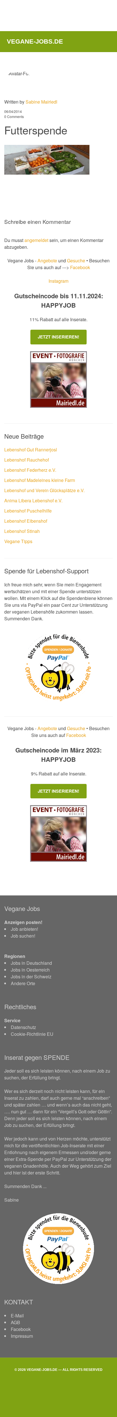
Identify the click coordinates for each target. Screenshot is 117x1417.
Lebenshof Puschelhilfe (28, 510)
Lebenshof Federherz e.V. (30, 470)
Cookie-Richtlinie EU (32, 1034)
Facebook (79, 267)
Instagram (58, 281)
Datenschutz (23, 1027)
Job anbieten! (24, 929)
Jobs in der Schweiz (31, 976)
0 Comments (14, 116)
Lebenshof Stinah (22, 531)
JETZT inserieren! (58, 337)
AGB (15, 1322)
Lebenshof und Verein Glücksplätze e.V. (44, 490)
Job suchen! (23, 935)
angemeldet (36, 240)
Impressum (22, 1336)
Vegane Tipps (18, 541)
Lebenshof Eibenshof (25, 521)
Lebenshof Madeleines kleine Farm (39, 480)
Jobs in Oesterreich (30, 969)
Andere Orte (23, 983)
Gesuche (76, 260)
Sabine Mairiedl (41, 101)
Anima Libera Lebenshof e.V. (33, 500)
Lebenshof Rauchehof (26, 459)
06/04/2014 (13, 111)
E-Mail (17, 1315)
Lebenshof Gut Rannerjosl (30, 449)
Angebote (47, 260)
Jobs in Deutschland (31, 963)
